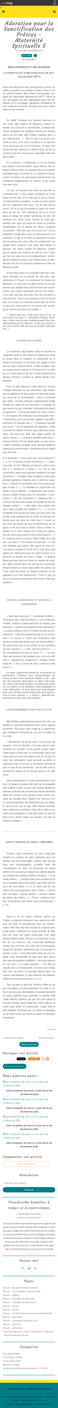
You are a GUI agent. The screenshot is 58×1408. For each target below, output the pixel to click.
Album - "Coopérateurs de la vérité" (22, 1291)
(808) (12, 1357)
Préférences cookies (43, 1404)
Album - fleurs (10, 1306)
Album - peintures (12, 1328)
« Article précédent (13, 1037)
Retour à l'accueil (29, 1044)
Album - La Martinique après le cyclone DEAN (27, 1313)
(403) (25, 1368)
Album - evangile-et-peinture (18, 1298)
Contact (15, 1400)
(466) (11, 1364)
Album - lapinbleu (12, 1317)
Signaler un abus (28, 1400)
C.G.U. (41, 1400)
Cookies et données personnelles (19, 1404)
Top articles (49, 1397)
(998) (11, 1353)
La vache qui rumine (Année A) (29, 50)
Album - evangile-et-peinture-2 (19, 1302)
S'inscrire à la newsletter (14, 1066)
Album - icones (11, 1309)
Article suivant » (47, 1037)
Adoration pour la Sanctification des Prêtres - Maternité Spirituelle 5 (29, 34)
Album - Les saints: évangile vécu (20, 1320)
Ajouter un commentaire (26, 1164)
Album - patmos (11, 1324)
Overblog (46, 1388)
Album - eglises (11, 1295)
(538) (11, 1361)
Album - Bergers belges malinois (20, 1287)
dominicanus (25, 1249)
